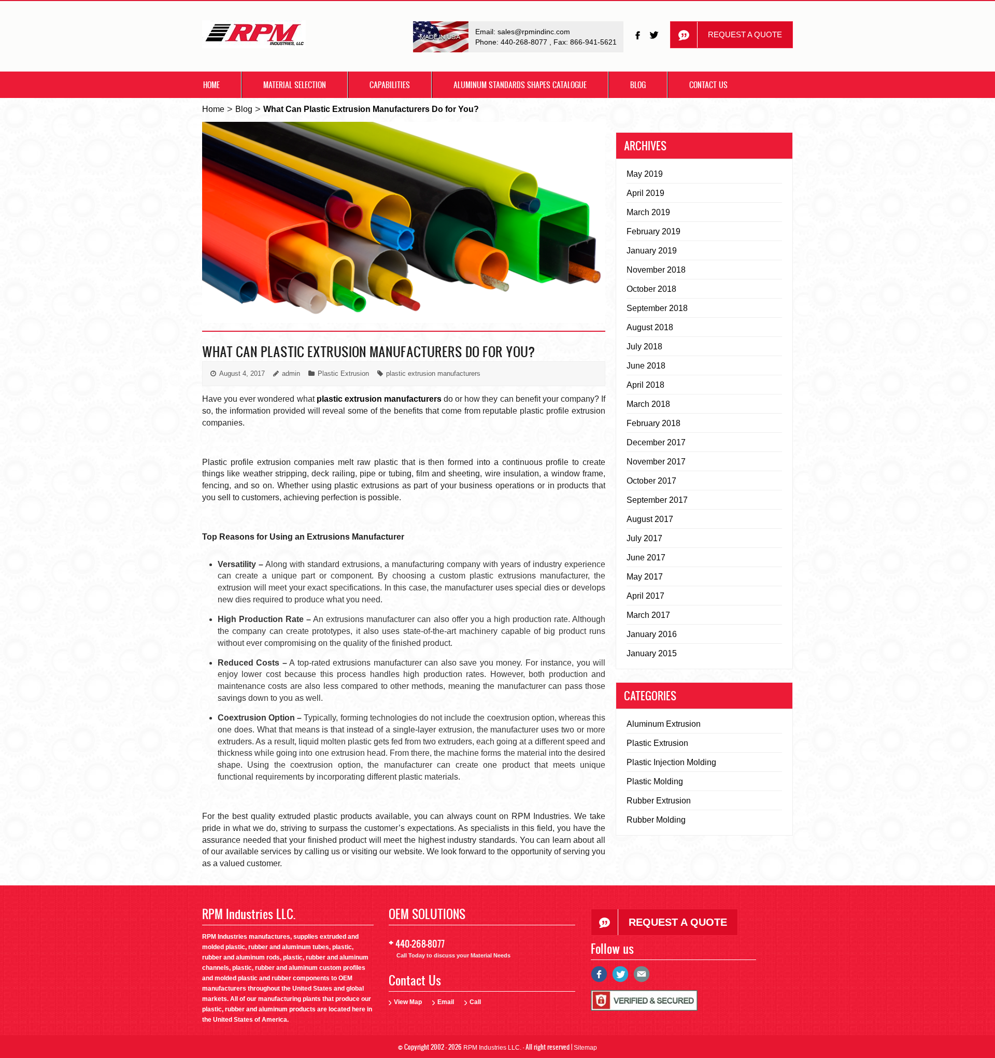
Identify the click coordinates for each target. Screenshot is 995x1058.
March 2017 (648, 615)
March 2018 (648, 404)
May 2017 (645, 576)
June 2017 (646, 557)
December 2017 (656, 442)
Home (211, 84)
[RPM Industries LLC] (254, 37)
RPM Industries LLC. (492, 1047)
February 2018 (653, 423)
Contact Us (708, 84)
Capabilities (389, 84)
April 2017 (645, 595)
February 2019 (653, 231)
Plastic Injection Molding (671, 762)
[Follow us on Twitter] (655, 35)
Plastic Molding (655, 781)
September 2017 (657, 500)
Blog (638, 84)
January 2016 (652, 634)
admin (291, 373)
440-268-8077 (525, 42)
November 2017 (656, 461)
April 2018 (645, 384)
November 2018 (656, 269)
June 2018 (646, 365)
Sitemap (585, 1047)
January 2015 (652, 653)
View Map (408, 1002)
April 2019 (645, 193)
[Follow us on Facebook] (638, 35)
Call (475, 1002)
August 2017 (650, 519)
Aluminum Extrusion (664, 724)
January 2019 (652, 250)
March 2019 (648, 212)
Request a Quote (745, 34)
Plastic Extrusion (343, 373)
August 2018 (650, 327)
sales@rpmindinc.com (533, 31)
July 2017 (644, 538)
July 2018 (644, 346)
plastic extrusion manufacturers (433, 373)
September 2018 (657, 308)
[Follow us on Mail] (641, 978)
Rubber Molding (656, 819)
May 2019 (645, 174)
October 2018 (651, 289)
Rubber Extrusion (659, 800)
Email (445, 1002)
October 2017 (651, 480)
